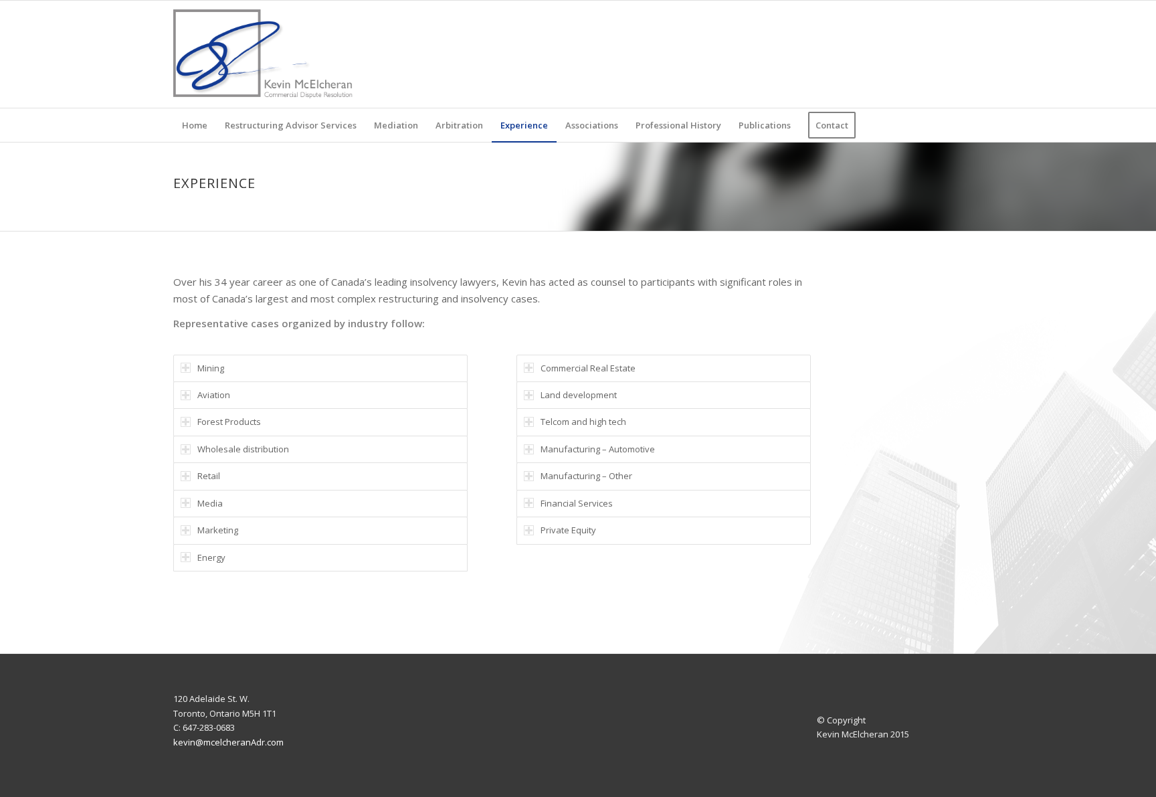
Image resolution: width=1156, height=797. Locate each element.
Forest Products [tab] (229, 422)
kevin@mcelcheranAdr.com (228, 742)
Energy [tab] (211, 557)
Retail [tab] (208, 476)
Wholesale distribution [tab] (243, 449)
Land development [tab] (579, 395)
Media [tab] (210, 503)
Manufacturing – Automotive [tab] (598, 449)
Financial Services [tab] (577, 503)
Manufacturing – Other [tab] (586, 476)
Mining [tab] (210, 368)
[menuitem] (194, 125)
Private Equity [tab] (568, 530)
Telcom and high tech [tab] (583, 422)
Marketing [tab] (217, 530)
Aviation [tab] (213, 395)
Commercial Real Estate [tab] (588, 368)
